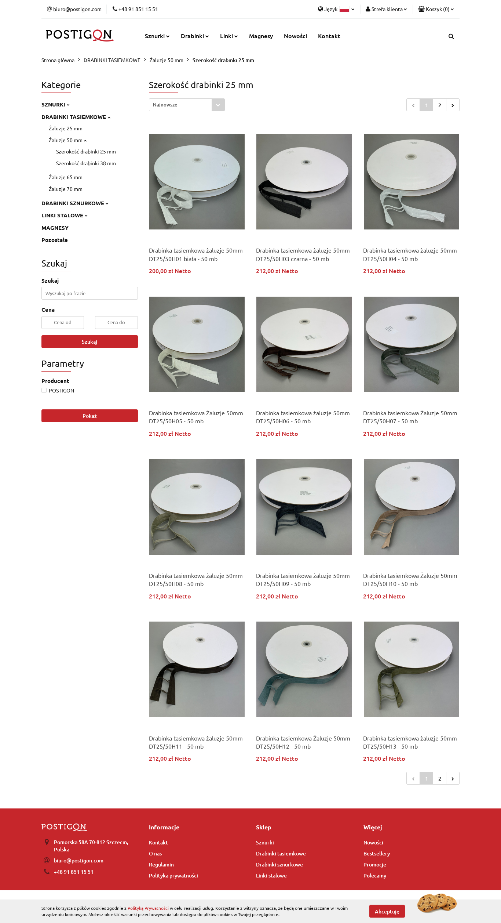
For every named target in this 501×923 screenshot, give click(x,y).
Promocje (374, 864)
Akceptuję (387, 911)
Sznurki (265, 842)
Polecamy (374, 875)
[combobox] (187, 104)
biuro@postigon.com (78, 860)
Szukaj (89, 341)
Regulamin (161, 864)
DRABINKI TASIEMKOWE (74, 116)
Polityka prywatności (173, 875)
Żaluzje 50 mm (66, 140)
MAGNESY (55, 227)
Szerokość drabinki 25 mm (86, 151)
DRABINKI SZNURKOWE (73, 203)
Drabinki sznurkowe (279, 864)
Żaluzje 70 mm (66, 188)
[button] (436, 9)
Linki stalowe (271, 875)
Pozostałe (54, 239)
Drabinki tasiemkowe (281, 853)
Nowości (295, 36)
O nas (155, 853)
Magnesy (261, 36)
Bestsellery (376, 853)
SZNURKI (54, 104)
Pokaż (90, 415)
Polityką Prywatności (148, 908)
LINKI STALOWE (63, 215)
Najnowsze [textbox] (165, 104)
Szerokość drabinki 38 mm (86, 163)
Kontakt (329, 36)
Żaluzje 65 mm (66, 177)
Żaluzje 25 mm (66, 128)
